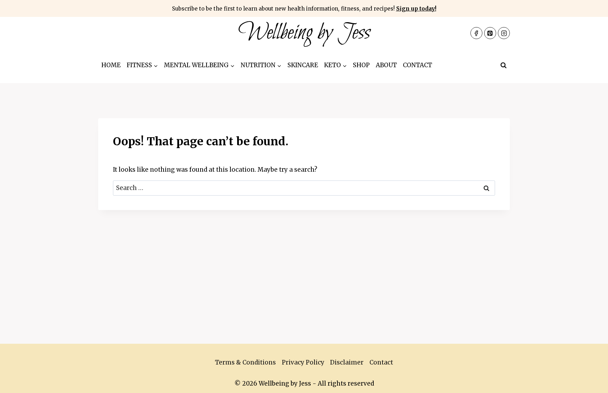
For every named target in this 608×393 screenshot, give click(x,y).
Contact (417, 65)
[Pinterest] (490, 33)
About (386, 65)
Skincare (302, 65)
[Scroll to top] (590, 382)
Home (111, 65)
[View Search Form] (503, 65)
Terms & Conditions (245, 362)
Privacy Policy (303, 362)
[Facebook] (476, 33)
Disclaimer (346, 362)
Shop (361, 65)
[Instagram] (504, 33)
